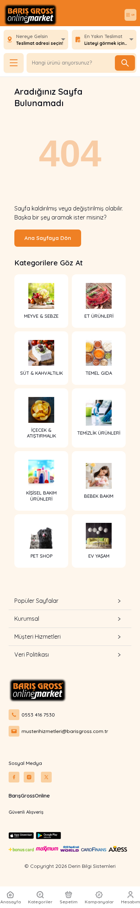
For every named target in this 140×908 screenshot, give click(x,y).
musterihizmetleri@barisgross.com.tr (65, 731)
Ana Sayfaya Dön (47, 238)
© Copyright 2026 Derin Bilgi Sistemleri (70, 866)
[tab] (70, 601)
